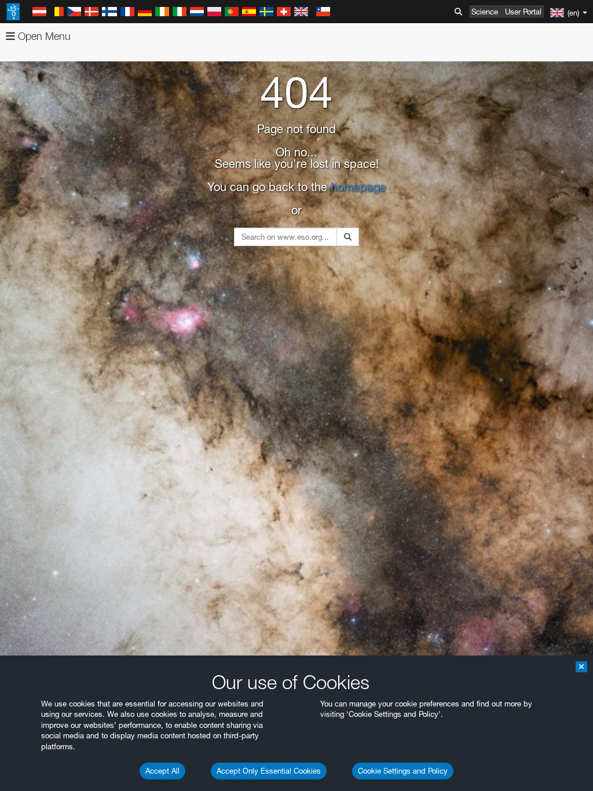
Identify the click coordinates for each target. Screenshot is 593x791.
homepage (358, 187)
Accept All (162, 770)
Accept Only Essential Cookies (269, 770)
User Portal (523, 11)
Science (484, 11)
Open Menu (43, 36)
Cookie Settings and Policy (403, 770)
